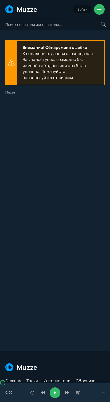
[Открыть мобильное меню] (99, 9)
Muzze (27, 9)
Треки (32, 381)
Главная (13, 381)
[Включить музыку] (55, 392)
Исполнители (57, 381)
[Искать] (103, 24)
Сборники (86, 381)
